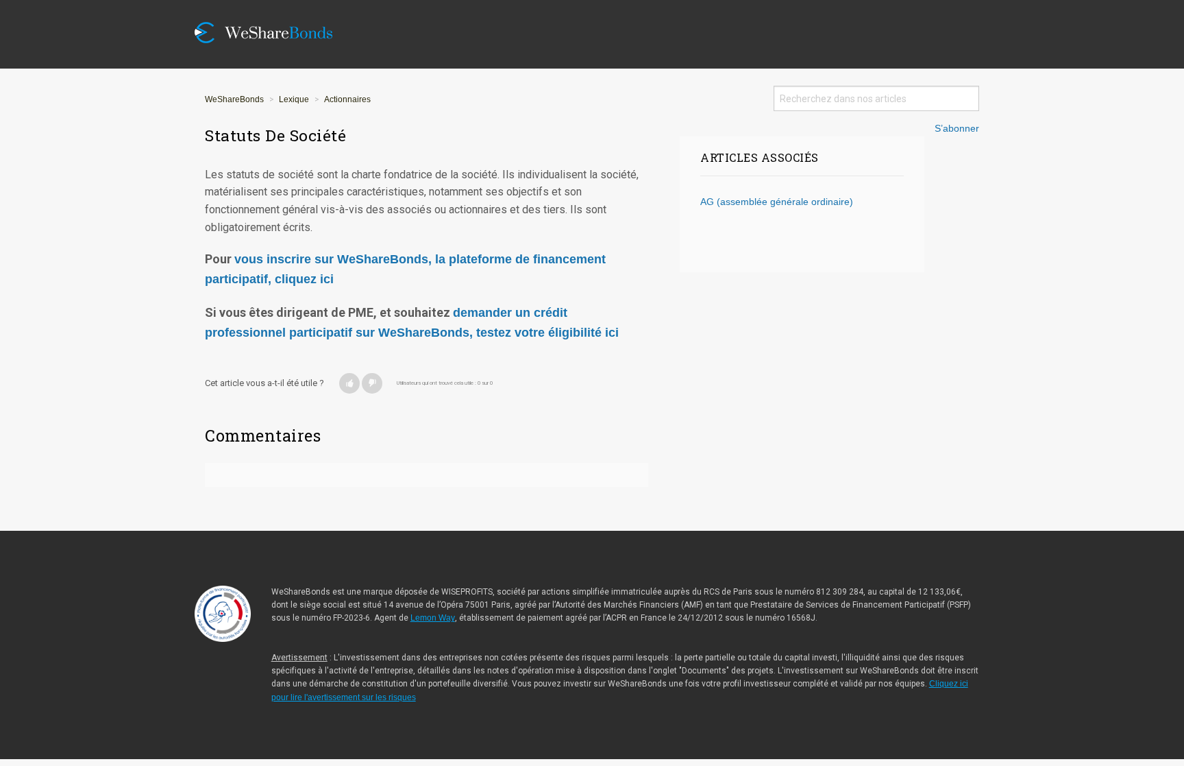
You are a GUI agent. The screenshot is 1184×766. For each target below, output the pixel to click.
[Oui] (349, 383)
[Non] (372, 383)
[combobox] (876, 98)
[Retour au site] (273, 8)
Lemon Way (432, 618)
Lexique (294, 99)
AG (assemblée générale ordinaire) (776, 202)
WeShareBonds (234, 99)
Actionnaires (347, 99)
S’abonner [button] (957, 128)
